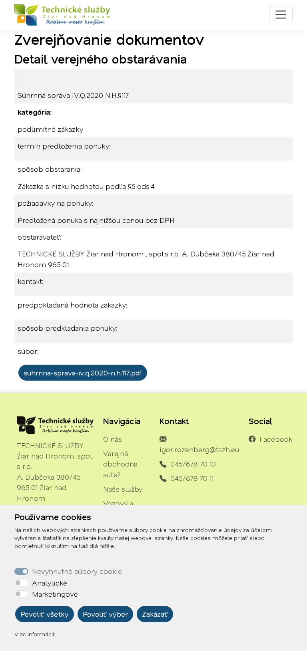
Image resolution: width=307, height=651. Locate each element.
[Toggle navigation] (281, 14)
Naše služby (122, 488)
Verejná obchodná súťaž (120, 464)
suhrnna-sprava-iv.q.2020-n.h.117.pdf (83, 372)
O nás (112, 439)
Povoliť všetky (44, 613)
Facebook (275, 439)
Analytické (49, 582)
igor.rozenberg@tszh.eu (199, 449)
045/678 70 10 (193, 463)
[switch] (21, 582)
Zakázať (155, 613)
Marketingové (55, 593)
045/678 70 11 (191, 478)
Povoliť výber (105, 613)
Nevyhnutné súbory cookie (77, 571)
